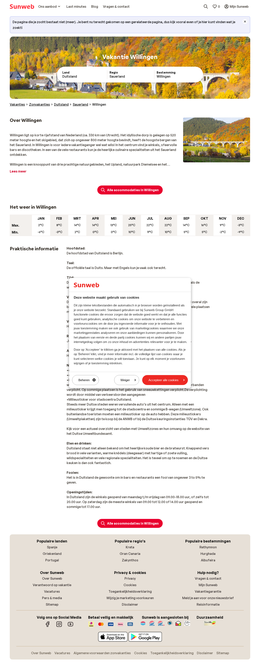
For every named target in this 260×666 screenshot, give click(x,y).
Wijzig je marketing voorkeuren (130, 598)
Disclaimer (130, 604)
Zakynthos (130, 560)
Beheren (84, 380)
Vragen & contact (208, 578)
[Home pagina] (22, 6)
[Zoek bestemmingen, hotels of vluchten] (206, 6)
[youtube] (70, 626)
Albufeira (208, 560)
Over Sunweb (52, 578)
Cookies (130, 585)
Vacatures (52, 591)
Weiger (125, 380)
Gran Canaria (130, 554)
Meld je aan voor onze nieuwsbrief (208, 598)
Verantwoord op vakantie (52, 585)
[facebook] (47, 626)
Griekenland (52, 554)
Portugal (52, 560)
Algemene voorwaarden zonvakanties (102, 653)
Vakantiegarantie (208, 591)
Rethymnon (208, 547)
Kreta (130, 547)
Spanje (52, 547)
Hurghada (208, 554)
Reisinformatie (208, 604)
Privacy (130, 578)
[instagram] (59, 626)
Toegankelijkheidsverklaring (130, 591)
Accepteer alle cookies (163, 380)
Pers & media (52, 598)
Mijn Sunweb (208, 585)
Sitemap (52, 604)
